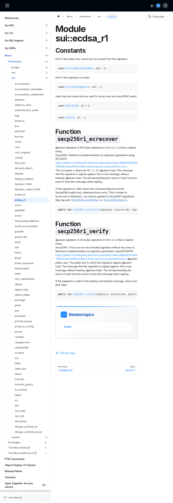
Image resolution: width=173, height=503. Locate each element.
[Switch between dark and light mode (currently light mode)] (152, 6)
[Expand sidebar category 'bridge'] (46, 67)
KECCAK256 (72, 105)
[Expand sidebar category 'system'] (46, 437)
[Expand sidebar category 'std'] (46, 72)
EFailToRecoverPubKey (79, 68)
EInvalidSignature (77, 87)
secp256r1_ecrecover (85, 209)
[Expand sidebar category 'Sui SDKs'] (46, 48)
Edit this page (67, 353)
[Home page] (58, 16)
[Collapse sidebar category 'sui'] (46, 78)
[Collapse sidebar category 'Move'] (46, 55)
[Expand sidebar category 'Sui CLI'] (46, 33)
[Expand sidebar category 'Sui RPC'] (46, 25)
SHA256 (70, 117)
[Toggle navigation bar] (7, 5)
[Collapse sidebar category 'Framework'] (46, 61)
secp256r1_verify (83, 294)
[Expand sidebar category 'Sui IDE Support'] (46, 40)
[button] (28, 442)
